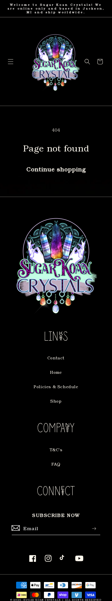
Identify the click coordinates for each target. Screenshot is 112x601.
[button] (10, 61)
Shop (55, 401)
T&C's (56, 449)
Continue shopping (56, 169)
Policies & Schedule (56, 386)
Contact (56, 358)
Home (56, 372)
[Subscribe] (94, 528)
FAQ (56, 464)
